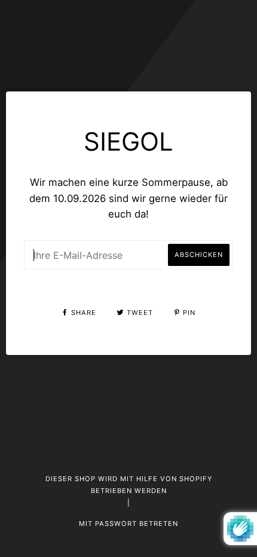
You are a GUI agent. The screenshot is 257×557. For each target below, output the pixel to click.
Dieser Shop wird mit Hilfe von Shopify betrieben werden (128, 485)
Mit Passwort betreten (128, 523)
